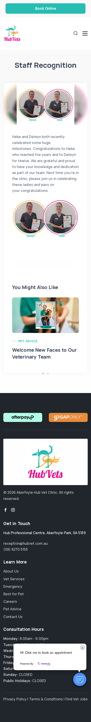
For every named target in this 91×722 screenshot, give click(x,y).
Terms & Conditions (46, 699)
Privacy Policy (15, 699)
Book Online (45, 8)
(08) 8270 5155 (15, 549)
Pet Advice (27, 341)
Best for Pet (13, 594)
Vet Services (14, 578)
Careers (10, 601)
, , (44, 532)
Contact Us (13, 616)
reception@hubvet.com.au (25, 543)
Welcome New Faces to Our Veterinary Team (44, 353)
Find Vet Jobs (76, 699)
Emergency (12, 586)
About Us (11, 571)
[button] (79, 679)
